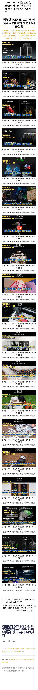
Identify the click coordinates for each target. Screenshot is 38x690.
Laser (22, 36)
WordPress (14, 660)
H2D (17, 36)
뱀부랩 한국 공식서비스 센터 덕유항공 (19, 38)
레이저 (27, 36)
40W (18, 33)
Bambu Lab (25, 33)
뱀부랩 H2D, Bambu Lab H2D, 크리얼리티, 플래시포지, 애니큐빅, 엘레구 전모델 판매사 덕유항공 (17, 608)
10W (14, 33)
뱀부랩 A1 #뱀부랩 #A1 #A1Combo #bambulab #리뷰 (20, 600)
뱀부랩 (32, 36)
